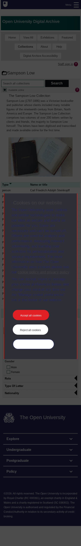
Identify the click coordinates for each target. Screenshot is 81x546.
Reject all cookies (30, 330)
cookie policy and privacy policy (43, 272)
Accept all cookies (30, 315)
